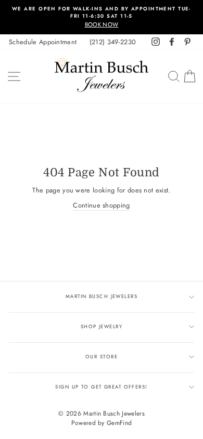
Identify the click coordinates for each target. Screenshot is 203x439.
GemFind (119, 423)
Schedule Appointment (43, 42)
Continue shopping (101, 205)
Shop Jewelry (101, 326)
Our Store (101, 356)
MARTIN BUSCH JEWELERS (101, 296)
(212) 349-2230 (113, 42)
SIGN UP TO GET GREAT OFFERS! (101, 387)
